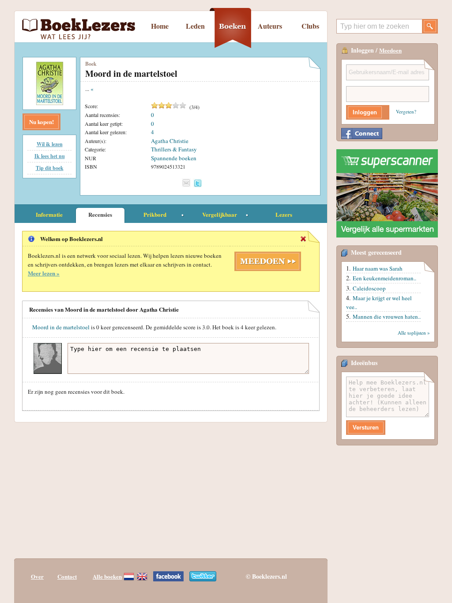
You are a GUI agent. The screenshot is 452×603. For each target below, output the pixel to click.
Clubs (310, 26)
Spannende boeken (173, 158)
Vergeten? (406, 111)
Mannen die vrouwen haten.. (387, 316)
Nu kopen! (41, 121)
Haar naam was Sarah (378, 268)
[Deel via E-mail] (186, 182)
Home (160, 26)
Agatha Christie (169, 141)
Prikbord (154, 214)
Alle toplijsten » (414, 332)
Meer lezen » (44, 273)
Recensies (100, 214)
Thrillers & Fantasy (174, 149)
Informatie (49, 214)
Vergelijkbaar (219, 214)
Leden (195, 26)
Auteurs (270, 26)
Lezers (283, 214)
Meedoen (390, 50)
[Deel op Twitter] (197, 183)
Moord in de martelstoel (61, 327)
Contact (67, 576)
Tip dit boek (50, 168)
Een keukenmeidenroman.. (384, 278)
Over (37, 576)
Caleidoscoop (369, 288)
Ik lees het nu (49, 156)
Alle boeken (107, 576)
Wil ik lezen (50, 144)
